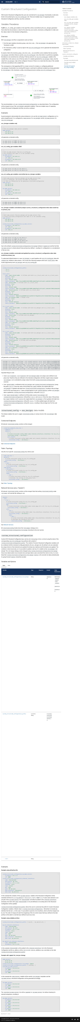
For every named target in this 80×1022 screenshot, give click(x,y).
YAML (9, 565)
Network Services (8, 525)
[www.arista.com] (78, 1019)
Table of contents (66, 8)
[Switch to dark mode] (39, 1)
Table (3, 565)
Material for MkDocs (10, 1020)
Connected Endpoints (9, 443)
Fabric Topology (8, 483)
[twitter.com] (75, 1019)
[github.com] (72, 1019)
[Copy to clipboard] (58, 127)
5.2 (15, 2)
